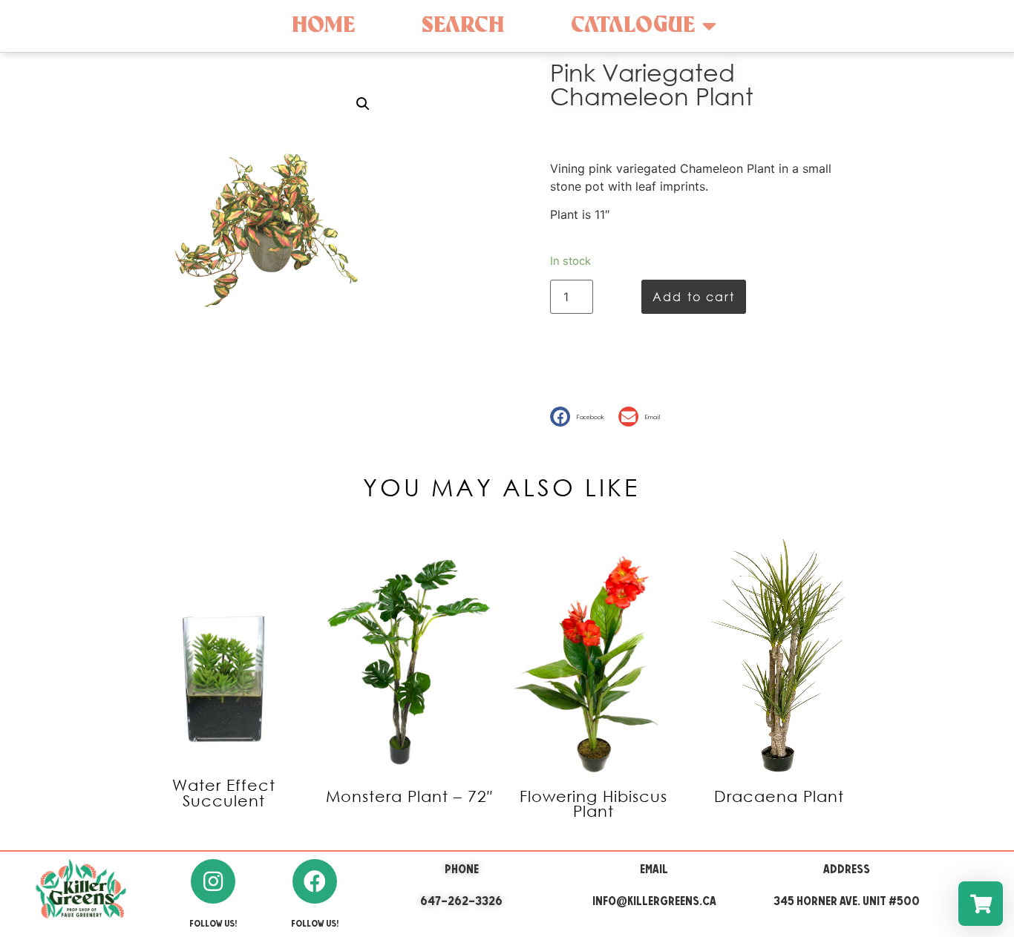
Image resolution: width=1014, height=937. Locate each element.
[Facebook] (314, 881)
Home (323, 25)
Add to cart (693, 296)
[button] (580, 417)
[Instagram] (213, 881)
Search (463, 25)
